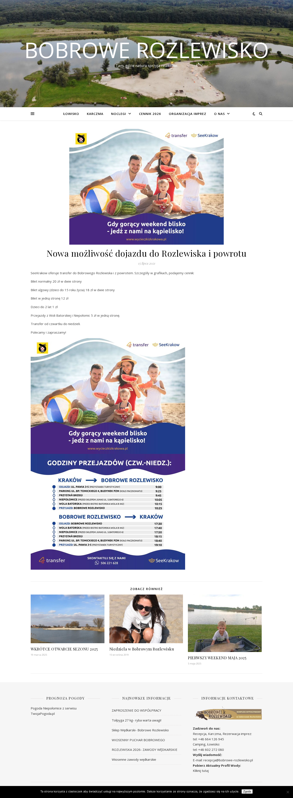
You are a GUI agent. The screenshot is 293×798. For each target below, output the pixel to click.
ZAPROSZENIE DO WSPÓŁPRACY (136, 710)
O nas (219, 113)
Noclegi (118, 113)
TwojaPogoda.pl (43, 713)
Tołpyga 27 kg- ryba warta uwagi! (136, 720)
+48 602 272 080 (211, 749)
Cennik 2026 (150, 113)
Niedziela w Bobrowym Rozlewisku (141, 649)
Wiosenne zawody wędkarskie (134, 759)
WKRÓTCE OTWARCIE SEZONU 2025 (64, 649)
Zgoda (247, 791)
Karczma (95, 113)
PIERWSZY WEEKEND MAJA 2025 (217, 657)
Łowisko (71, 113)
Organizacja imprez (187, 113)
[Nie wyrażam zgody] (287, 792)
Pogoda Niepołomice (46, 708)
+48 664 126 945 (211, 739)
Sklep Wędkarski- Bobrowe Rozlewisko (140, 730)
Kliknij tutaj (201, 770)
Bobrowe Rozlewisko (146, 49)
